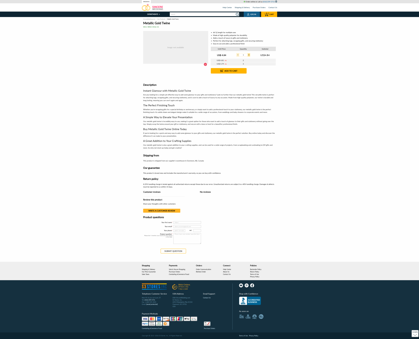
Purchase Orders (259, 7)
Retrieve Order (201, 272)
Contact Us (272, 7)
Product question (166, 234)
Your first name (166, 222)
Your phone (168, 230)
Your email (168, 226)
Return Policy (254, 272)
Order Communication (203, 269)
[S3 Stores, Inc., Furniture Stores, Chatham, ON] (250, 301)
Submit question (173, 251)
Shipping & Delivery (242, 7)
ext (191, 230)
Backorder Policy (255, 269)
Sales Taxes (145, 274)
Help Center (227, 7)
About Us (226, 272)
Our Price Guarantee (149, 272)
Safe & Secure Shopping (177, 269)
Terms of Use (254, 274)
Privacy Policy (254, 277)
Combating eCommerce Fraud (179, 274)
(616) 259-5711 (269, 2)
